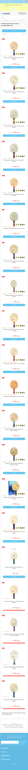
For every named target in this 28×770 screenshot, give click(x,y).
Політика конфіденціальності (12, 744)
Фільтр (14, 31)
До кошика (14, 67)
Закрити (14, 8)
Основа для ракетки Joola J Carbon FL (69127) (14, 228)
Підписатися (22, 742)
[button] (11, 1)
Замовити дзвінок (22, 14)
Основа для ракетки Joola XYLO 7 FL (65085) (14, 363)
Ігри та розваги (5, 20)
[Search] (25, 17)
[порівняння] (24, 212)
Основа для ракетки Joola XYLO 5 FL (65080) (14, 396)
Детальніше (7, 6)
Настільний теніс (13, 20)
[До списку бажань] (24, 73)
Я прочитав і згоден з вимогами (14, 744)
